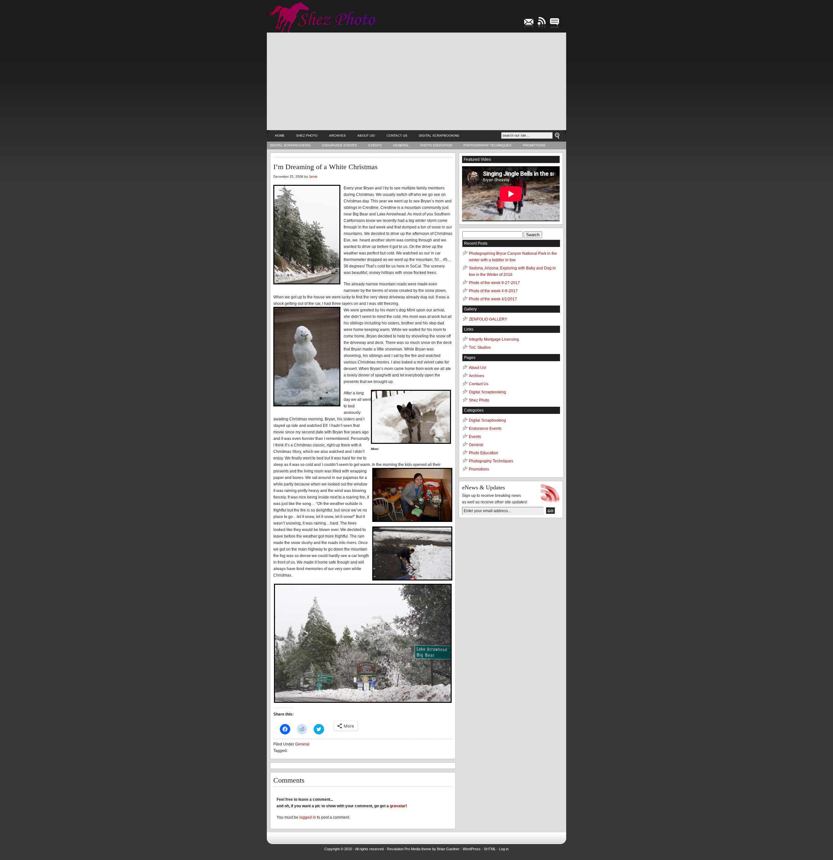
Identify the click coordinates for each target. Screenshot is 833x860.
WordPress (472, 849)
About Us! (366, 135)
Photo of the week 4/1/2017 (493, 299)
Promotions (534, 145)
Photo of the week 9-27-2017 (494, 282)
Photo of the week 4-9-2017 (493, 291)
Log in (504, 849)
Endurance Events (339, 145)
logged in (307, 817)
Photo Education (436, 145)
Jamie (313, 176)
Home (280, 135)
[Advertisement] (416, 81)
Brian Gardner (448, 849)
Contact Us (397, 135)
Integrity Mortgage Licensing (494, 339)
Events (375, 145)
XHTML (490, 849)
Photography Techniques (487, 145)
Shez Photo (307, 135)
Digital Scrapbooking (439, 135)
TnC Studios (480, 347)
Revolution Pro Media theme (409, 849)
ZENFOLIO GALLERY (488, 319)
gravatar (398, 806)
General (401, 145)
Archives (337, 135)
